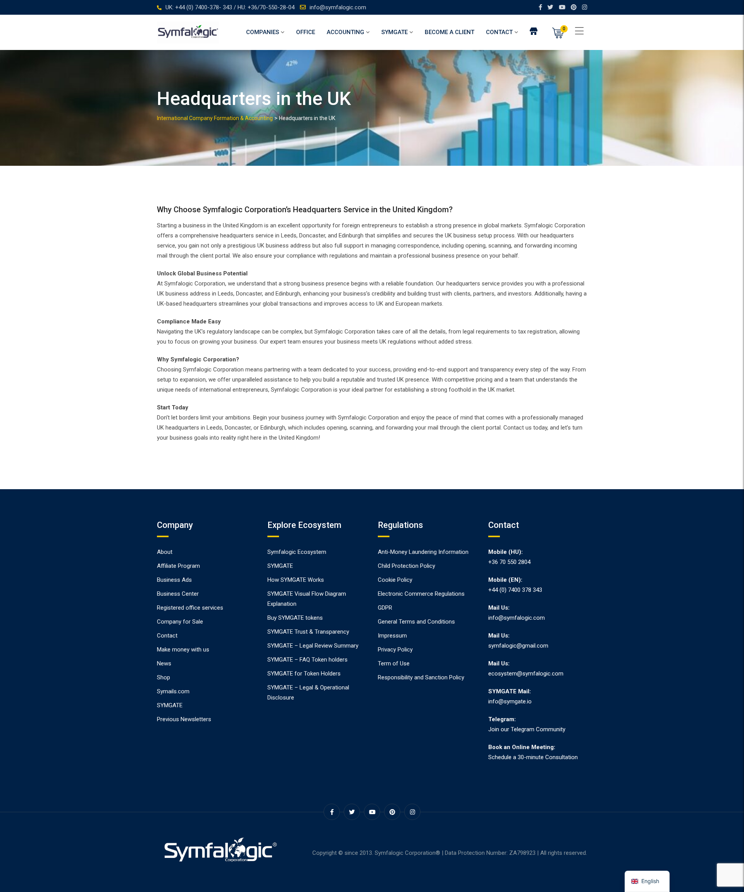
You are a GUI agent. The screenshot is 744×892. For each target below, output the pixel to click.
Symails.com (173, 691)
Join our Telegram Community (526, 729)
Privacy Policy (395, 649)
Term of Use (394, 663)
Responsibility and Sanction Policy (421, 677)
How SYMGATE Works (295, 579)
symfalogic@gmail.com (518, 645)
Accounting (345, 32)
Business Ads (174, 579)
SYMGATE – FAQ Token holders (307, 659)
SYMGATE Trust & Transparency (308, 631)
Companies (262, 32)
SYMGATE (394, 32)
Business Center (178, 593)
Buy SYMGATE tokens (295, 617)
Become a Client (449, 32)
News (164, 663)
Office (305, 32)
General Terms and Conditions (416, 621)
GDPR (385, 607)
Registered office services (190, 607)
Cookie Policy (395, 579)
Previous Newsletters (184, 719)
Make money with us (183, 649)
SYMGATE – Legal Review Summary (312, 645)
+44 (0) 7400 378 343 (515, 589)
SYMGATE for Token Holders (304, 673)
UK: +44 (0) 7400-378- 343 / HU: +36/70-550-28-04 (229, 7)
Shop (163, 677)
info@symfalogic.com (338, 7)
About (164, 551)
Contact (499, 32)
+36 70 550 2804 (509, 562)
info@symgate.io (510, 701)
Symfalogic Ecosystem (296, 551)
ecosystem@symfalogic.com (525, 673)
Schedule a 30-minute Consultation (533, 757)
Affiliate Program (178, 565)
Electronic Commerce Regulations (421, 593)
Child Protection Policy (406, 565)
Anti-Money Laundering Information (423, 551)
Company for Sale (180, 621)
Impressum (392, 635)
